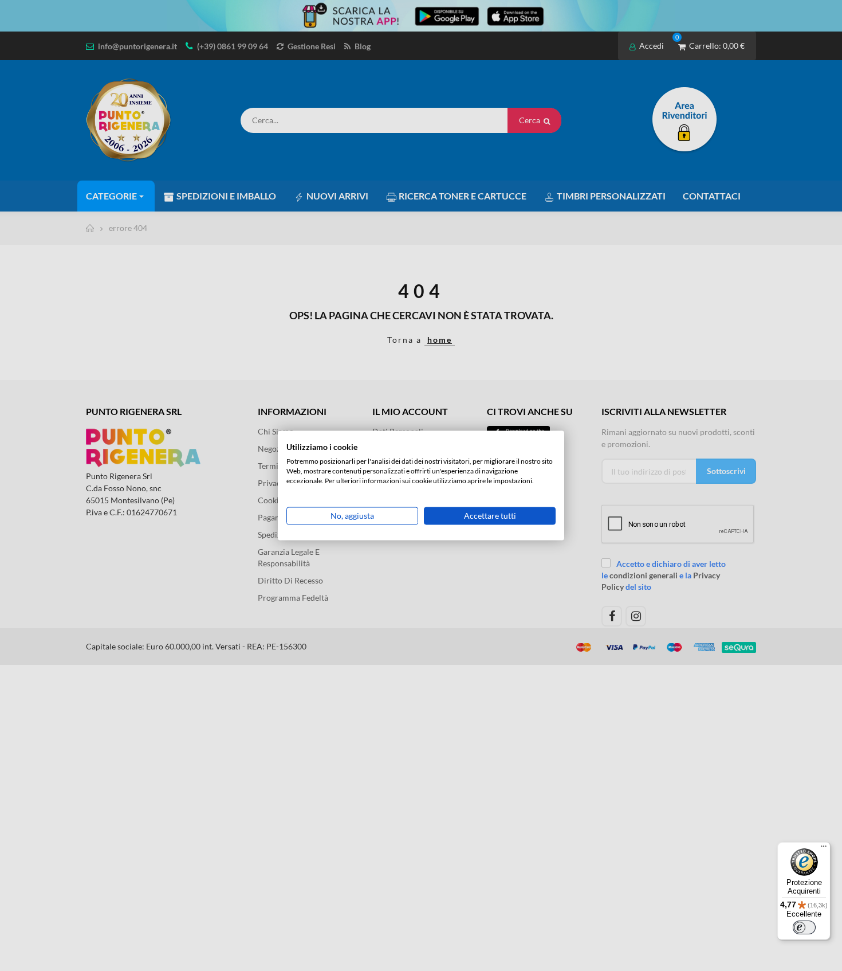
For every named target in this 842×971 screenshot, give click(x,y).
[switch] (804, 927)
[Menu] (824, 849)
